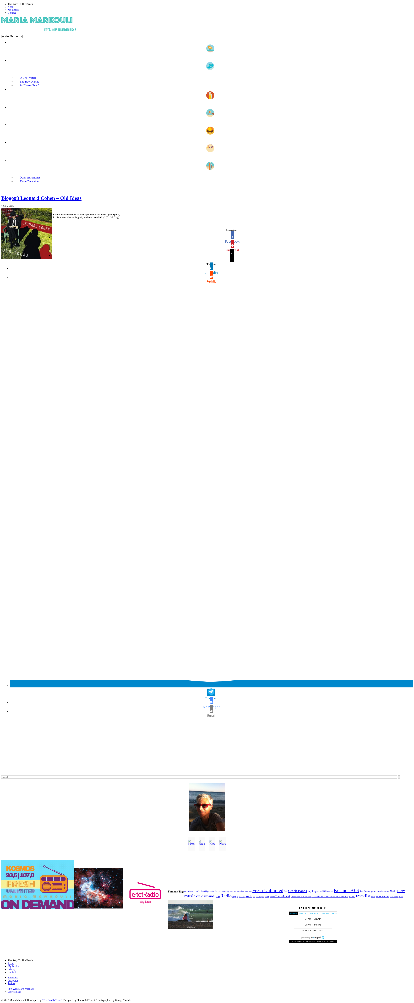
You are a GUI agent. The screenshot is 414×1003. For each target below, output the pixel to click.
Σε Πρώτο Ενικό (29, 85)
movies (380, 891)
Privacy (12, 969)
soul (258, 896)
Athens (190, 891)
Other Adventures (30, 177)
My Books (13, 9)
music (386, 891)
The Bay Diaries (29, 81)
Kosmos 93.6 (346, 890)
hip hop (312, 891)
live (361, 891)
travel (373, 897)
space (262, 897)
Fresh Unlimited (267, 890)
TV (377, 897)
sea (254, 896)
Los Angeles (370, 891)
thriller (352, 896)
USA (401, 896)
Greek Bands (297, 891)
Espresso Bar (14, 991)
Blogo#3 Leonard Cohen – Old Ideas (41, 198)
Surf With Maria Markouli (21, 988)
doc (213, 891)
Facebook (13, 977)
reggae (235, 896)
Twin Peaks (394, 897)
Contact (12, 12)
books (197, 891)
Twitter (11, 983)
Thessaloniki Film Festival (301, 897)
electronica (235, 891)
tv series (384, 896)
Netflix (393, 891)
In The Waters (28, 77)
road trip (242, 897)
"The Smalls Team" (52, 1000)
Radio (226, 895)
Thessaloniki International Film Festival (329, 896)
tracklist (363, 895)
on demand (205, 896)
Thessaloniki (282, 896)
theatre (272, 897)
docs (216, 891)
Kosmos (330, 891)
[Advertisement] (98, 749)
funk (286, 891)
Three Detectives (30, 181)
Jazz (324, 891)
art (185, 891)
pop (217, 896)
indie (319, 891)
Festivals (244, 891)
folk (250, 891)
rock (249, 896)
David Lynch (206, 891)
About (11, 7)
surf (267, 896)
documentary (224, 891)
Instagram (13, 980)
